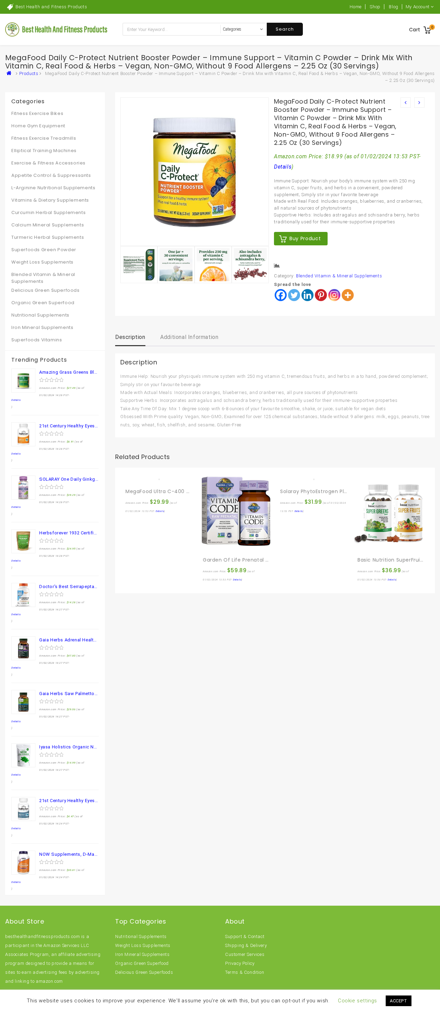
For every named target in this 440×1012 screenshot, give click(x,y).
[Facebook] (281, 295)
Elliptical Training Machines (44, 150)
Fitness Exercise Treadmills (43, 138)
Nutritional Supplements (40, 315)
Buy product (305, 238)
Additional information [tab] (189, 337)
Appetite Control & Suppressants (51, 175)
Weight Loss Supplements (42, 262)
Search (285, 29)
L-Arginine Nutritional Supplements (53, 187)
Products (28, 73)
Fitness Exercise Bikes (37, 113)
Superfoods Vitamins (36, 340)
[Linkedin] (307, 295)
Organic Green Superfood (43, 302)
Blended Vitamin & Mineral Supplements (339, 275)
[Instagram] (334, 295)
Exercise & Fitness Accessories (48, 163)
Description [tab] (130, 337)
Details (283, 167)
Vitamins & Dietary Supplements (50, 200)
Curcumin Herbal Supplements (48, 212)
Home (355, 6)
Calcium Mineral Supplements (47, 225)
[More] (348, 295)
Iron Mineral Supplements (42, 327)
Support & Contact (244, 936)
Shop (375, 6)
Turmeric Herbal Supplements (47, 237)
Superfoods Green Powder (43, 249)
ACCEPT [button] (398, 1000)
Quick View (146, 476)
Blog (393, 6)
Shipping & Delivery (246, 945)
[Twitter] (294, 295)
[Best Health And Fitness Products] (11, 73)
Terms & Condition (244, 972)
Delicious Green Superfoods (45, 290)
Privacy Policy (239, 963)
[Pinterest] (321, 295)
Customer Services (244, 954)
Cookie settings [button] (357, 1001)
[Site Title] (56, 29)
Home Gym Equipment (38, 125)
